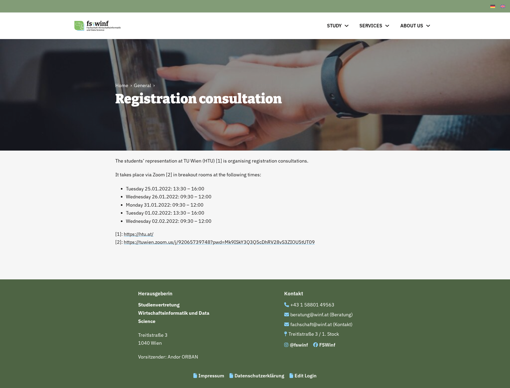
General (142, 85)
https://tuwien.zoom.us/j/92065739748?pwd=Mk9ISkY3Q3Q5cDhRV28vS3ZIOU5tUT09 (219, 242)
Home (121, 85)
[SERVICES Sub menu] (387, 25)
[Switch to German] (493, 6)
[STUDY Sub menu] (346, 25)
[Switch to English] (503, 6)
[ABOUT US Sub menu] (428, 25)
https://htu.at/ (139, 234)
